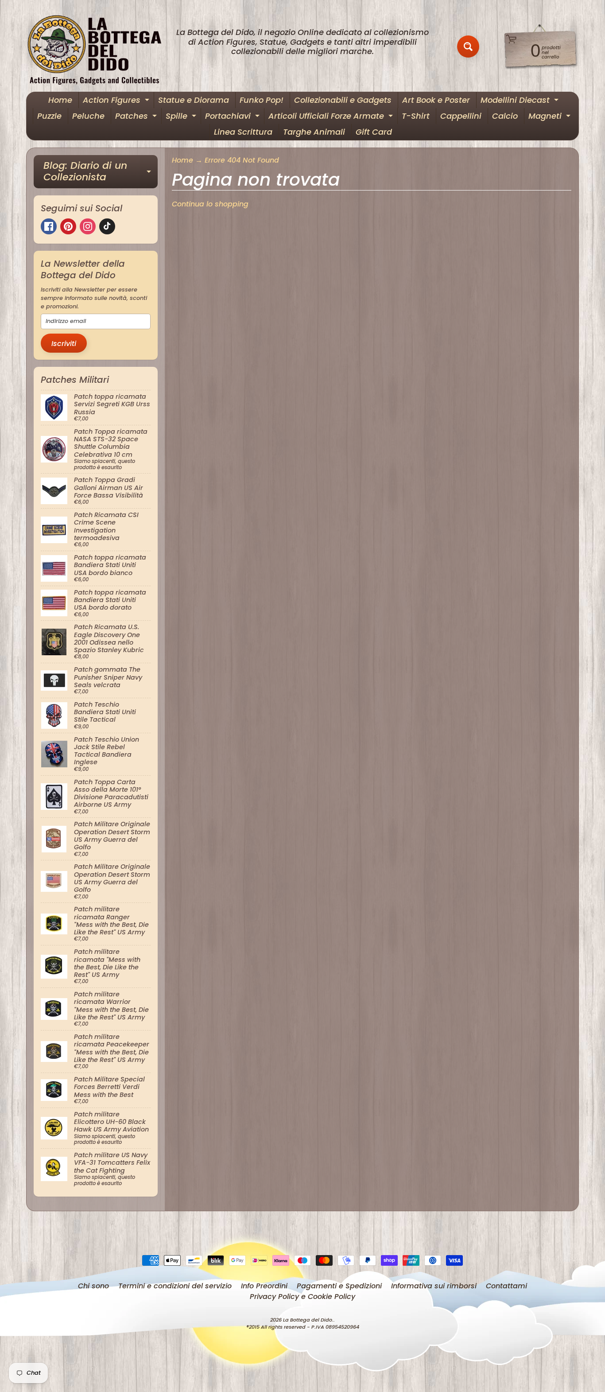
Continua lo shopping (210, 204)
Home (60, 99)
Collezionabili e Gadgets (343, 99)
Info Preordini (264, 1286)
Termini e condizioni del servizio (175, 1286)
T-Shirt (416, 115)
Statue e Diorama (193, 99)
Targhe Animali (314, 131)
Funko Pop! (261, 99)
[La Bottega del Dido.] (99, 47)
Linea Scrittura (243, 131)
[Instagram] (88, 226)
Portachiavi (233, 117)
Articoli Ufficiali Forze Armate (331, 117)
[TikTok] (107, 226)
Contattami (506, 1286)
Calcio (505, 115)
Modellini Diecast (521, 101)
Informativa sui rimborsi (434, 1286)
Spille (182, 117)
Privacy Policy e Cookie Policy (302, 1296)
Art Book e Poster (436, 99)
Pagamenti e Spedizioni (339, 1286)
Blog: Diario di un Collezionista (100, 172)
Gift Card (374, 131)
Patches (137, 117)
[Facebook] (49, 226)
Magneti (550, 117)
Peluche (88, 115)
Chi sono (93, 1286)
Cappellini (460, 115)
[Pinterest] (68, 226)
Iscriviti (63, 343)
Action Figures (117, 101)
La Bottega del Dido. (308, 1319)
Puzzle (49, 115)
